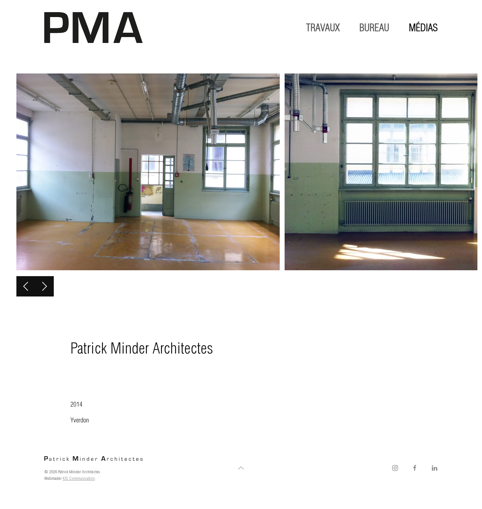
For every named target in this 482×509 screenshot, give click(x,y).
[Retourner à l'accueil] (93, 27)
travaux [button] (323, 27)
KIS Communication (79, 478)
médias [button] (423, 27)
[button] (25, 286)
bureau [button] (374, 27)
